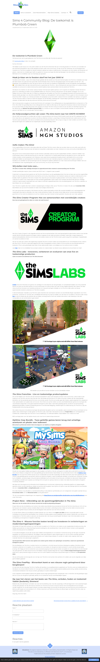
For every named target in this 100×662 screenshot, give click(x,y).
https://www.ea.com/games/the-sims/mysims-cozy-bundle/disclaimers (64, 495)
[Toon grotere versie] (50, 41)
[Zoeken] (70, 12)
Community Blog (19, 61)
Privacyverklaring (50, 656)
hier (16, 248)
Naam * (14, 608)
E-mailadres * (16, 614)
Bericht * (14, 621)
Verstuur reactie (18, 632)
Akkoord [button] (94, 659)
